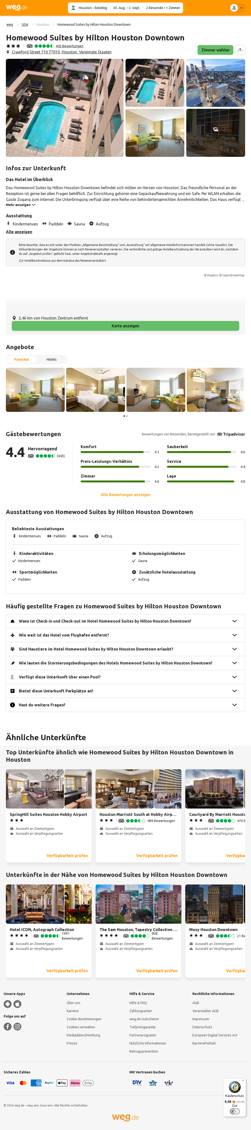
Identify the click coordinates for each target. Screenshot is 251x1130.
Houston (85, 8)
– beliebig (99, 8)
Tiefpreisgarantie (142, 1027)
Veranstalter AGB (205, 1011)
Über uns (73, 1003)
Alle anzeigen (19, 232)
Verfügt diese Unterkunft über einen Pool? (60, 677)
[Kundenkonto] (237, 8)
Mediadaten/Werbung (83, 1035)
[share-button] (240, 50)
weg (9, 24)
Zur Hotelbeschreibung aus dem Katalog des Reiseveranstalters (62, 260)
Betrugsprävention (143, 1051)
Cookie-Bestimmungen (84, 1019)
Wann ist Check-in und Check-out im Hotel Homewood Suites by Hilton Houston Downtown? (105, 621)
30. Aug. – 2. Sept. (126, 8)
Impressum (200, 1019)
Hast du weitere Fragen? (42, 705)
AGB (195, 1003)
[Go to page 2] (127, 416)
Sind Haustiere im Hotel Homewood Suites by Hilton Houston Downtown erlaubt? (96, 649)
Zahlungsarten (140, 1011)
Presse (72, 1043)
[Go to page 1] (124, 416)
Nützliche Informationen (147, 1043)
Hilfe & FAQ (138, 1003)
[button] (65, 108)
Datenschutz (202, 1027)
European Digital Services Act (214, 1035)
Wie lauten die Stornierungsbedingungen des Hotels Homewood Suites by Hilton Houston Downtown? (116, 663)
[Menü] (243, 1081)
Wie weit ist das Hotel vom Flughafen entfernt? (64, 635)
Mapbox (212, 275)
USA (25, 24)
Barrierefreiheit (204, 1043)
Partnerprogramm (142, 1035)
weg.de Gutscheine (144, 1019)
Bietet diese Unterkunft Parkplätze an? (56, 691)
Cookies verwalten (81, 1027)
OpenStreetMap (233, 275)
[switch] (235, 1111)
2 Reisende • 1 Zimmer (163, 8)
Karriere (73, 1011)
